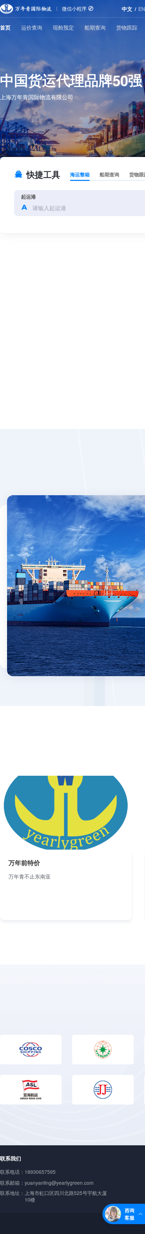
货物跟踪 (126, 27)
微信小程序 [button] (75, 8)
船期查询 (95, 27)
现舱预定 (63, 27)
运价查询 (31, 27)
